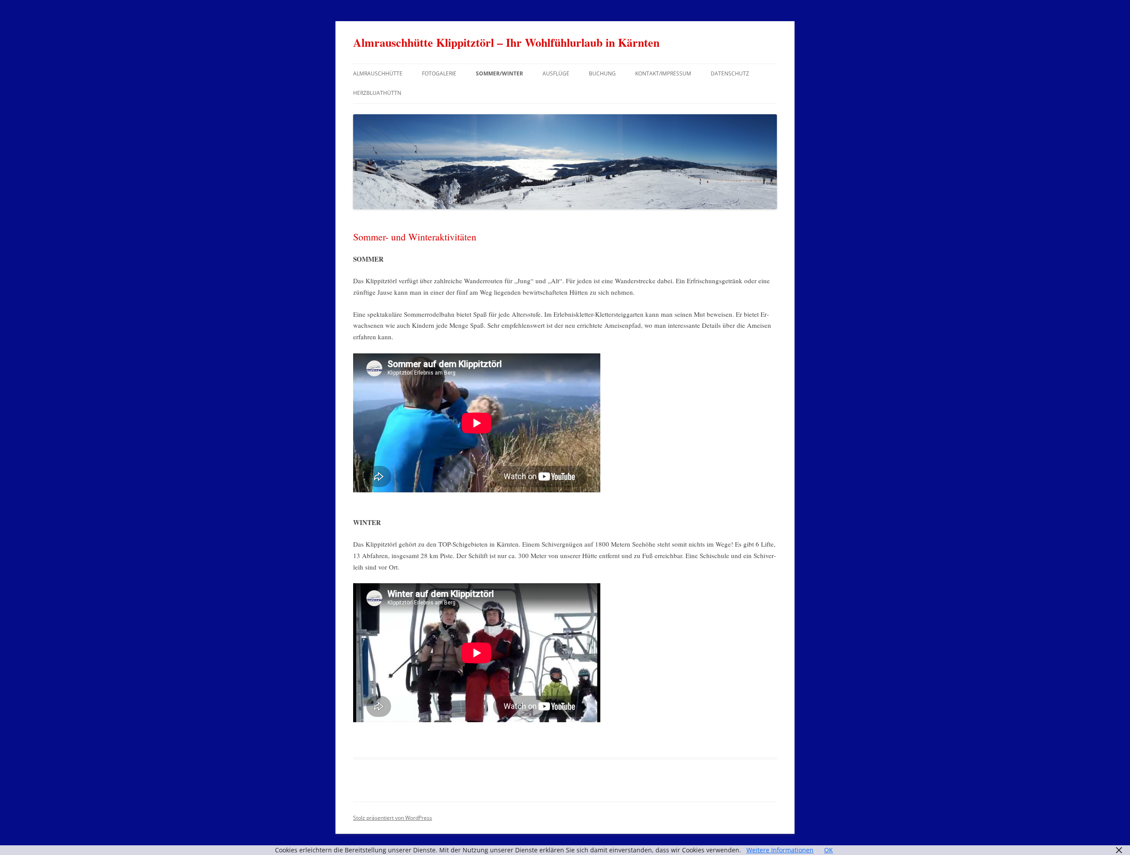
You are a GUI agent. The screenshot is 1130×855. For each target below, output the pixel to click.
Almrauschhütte (378, 73)
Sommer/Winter (499, 73)
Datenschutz (730, 73)
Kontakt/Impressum (663, 73)
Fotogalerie (439, 73)
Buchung (602, 73)
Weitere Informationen (780, 850)
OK (828, 850)
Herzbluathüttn (377, 93)
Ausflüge (555, 73)
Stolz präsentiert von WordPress (392, 817)
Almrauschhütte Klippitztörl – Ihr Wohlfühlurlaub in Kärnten (506, 42)
